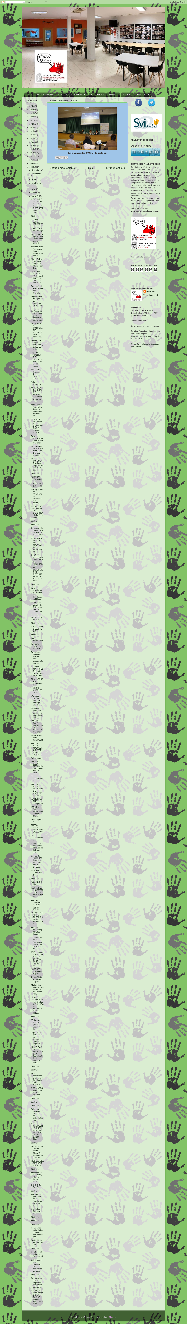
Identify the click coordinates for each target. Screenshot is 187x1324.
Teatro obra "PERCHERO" (37, 872)
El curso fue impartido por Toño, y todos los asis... (37, 344)
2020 (31, 124)
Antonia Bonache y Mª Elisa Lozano (36, 930)
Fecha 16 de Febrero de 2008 (37, 1242)
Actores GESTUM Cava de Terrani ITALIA (36, 904)
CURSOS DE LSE (78, 94)
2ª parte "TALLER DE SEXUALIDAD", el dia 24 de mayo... (36, 359)
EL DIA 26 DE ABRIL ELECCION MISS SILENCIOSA (37, 918)
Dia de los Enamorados (37, 1211)
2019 (31, 127)
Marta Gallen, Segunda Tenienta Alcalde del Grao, (37, 263)
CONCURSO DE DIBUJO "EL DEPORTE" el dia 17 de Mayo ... (37, 511)
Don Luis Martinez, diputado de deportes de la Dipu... (37, 712)
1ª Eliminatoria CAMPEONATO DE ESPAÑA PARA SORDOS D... (37, 958)
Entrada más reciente (62, 167)
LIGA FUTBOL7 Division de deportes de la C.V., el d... (37, 464)
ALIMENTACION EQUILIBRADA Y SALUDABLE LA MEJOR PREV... (37, 1055)
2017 (31, 135)
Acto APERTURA (37, 639)
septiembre (36, 183)
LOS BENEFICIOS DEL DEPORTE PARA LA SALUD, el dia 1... (37, 574)
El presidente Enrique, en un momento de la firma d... (37, 302)
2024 (31, 110)
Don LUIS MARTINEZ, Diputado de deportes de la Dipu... (37, 671)
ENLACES (127, 94)
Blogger (112, 1317)
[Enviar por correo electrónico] (56, 157)
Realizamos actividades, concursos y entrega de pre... (37, 1232)
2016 (31, 138)
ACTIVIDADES (97, 94)
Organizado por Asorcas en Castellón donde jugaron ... (37, 1038)
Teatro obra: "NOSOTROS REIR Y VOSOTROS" (37, 892)
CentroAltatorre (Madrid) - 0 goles (37, 979)
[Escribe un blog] (59, 157)
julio (34, 189)
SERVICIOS (62, 94)
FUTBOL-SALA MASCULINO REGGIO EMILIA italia (37, 767)
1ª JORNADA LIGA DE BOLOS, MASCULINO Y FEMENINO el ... (37, 545)
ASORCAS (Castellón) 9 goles (37, 971)
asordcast (151, 292)
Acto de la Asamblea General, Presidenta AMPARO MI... (36, 410)
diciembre (36, 170)
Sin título (35, 216)
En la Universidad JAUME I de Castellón (37, 439)
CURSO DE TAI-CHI (36, 1186)
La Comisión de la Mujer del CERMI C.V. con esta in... (37, 450)
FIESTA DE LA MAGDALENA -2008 (37, 1163)
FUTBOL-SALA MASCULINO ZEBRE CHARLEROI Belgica (37, 749)
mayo (34, 196)
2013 (31, 149)
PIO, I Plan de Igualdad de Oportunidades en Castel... (37, 238)
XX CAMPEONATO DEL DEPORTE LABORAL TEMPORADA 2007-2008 (37, 1131)
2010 (31, 160)
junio (34, 193)
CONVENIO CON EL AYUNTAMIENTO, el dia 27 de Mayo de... (37, 277)
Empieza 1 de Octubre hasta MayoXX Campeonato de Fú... (37, 1151)
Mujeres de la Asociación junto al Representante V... (37, 251)
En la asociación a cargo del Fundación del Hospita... (37, 1079)
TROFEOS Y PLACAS (36, 618)
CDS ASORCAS (142, 94)
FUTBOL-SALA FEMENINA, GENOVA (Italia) (37, 811)
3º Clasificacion (37, 778)
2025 (31, 106)
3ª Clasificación (37, 837)
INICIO (30, 94)
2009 (31, 163)
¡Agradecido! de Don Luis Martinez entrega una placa (37, 700)
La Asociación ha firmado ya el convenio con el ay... (37, 315)
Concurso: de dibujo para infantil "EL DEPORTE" (37, 531)
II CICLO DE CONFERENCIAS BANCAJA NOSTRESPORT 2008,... (37, 206)
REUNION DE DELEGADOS (37, 629)
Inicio (90, 167)
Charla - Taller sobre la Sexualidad (37, 1254)
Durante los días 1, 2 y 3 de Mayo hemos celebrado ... (36, 608)
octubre (35, 179)
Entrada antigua (115, 167)
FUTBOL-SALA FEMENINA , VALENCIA (37, 828)
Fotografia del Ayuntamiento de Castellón (37, 289)
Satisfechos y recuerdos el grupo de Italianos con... (37, 847)
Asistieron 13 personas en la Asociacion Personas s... (36, 1200)
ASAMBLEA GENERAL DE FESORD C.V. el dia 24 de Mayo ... (37, 394)
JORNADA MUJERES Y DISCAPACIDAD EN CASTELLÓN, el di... (37, 426)
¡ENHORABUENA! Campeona (37, 801)
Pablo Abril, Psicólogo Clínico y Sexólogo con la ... (36, 374)
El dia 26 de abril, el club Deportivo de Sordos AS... (37, 989)
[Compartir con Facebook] (64, 157)
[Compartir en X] (62, 157)
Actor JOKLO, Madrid (37, 883)
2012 (31, 153)
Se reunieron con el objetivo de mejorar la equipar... (37, 1282)
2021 (31, 120)
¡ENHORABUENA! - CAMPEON (37, 738)
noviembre (36, 174)
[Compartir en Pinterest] (67, 157)
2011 (31, 156)
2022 (31, 117)
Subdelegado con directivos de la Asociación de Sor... (37, 1265)
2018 (31, 131)
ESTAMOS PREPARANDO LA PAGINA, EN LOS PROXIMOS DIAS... (37, 1297)
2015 (31, 142)
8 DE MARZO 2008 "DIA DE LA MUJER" (37, 1091)
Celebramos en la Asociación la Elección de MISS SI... (36, 943)
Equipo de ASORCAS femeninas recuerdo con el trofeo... (36, 861)
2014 (31, 146)
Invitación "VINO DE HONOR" (36, 646)
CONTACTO (113, 94)
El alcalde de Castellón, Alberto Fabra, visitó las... (36, 1177)
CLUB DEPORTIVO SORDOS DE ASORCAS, (37, 559)
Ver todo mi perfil (150, 295)
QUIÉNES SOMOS (45, 94)
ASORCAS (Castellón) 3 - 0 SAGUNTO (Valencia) (37, 481)
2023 (31, 113)
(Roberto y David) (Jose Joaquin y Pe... (36, 1024)
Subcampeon (37, 758)
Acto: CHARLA (36, 383)
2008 (31, 167)
